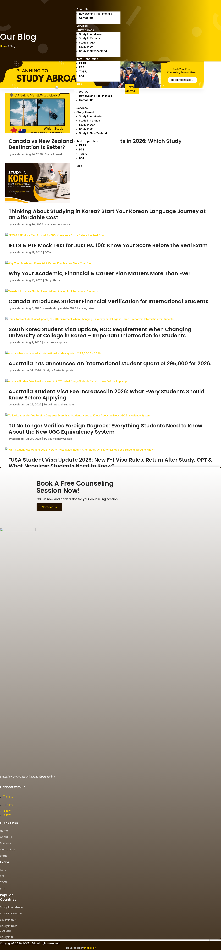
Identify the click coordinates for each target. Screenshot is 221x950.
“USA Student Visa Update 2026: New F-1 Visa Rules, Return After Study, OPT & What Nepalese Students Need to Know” (110, 462)
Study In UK (86, 46)
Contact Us (86, 17)
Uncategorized (86, 308)
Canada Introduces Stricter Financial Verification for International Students (108, 301)
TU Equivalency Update (58, 438)
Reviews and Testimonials (95, 13)
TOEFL (83, 71)
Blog (79, 83)
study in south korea (57, 224)
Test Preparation (87, 59)
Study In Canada (89, 38)
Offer (48, 252)
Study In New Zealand (93, 51)
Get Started (130, 89)
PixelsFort (90, 947)
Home (3, 46)
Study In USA (87, 42)
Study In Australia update (58, 370)
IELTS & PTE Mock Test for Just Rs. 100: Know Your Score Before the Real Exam (108, 245)
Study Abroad (85, 30)
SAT (81, 75)
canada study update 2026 (59, 308)
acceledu (18, 154)
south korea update (55, 342)
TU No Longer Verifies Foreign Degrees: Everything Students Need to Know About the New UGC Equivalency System (105, 428)
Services (82, 25)
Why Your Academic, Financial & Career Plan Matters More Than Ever (99, 273)
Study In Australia (90, 34)
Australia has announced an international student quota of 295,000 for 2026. (110, 363)
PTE (81, 67)
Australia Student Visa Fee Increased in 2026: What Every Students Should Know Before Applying (106, 394)
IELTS (82, 63)
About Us (82, 9)
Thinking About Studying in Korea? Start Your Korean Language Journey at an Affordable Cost (107, 214)
